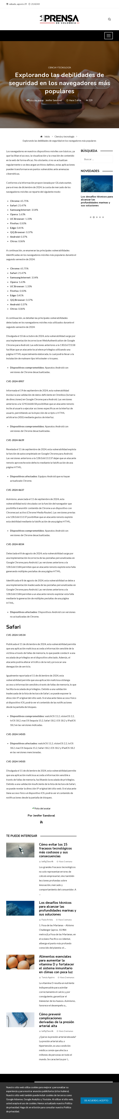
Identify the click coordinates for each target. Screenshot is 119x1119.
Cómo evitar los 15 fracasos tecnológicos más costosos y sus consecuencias (55, 850)
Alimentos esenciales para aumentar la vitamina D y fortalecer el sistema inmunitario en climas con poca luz (56, 964)
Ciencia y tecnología (59, 68)
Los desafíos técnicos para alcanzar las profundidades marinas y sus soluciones (57, 909)
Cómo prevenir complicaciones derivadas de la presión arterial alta (56, 1020)
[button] (90, 217)
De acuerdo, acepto (96, 1100)
